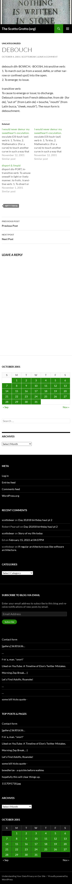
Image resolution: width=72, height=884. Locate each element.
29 (16, 401)
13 (65, 385)
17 (36, 391)
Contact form (9, 639)
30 (26, 401)
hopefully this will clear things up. (21, 776)
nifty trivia (11, 206)
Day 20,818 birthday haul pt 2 (35, 520)
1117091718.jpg (11, 783)
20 (65, 391)
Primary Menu (67, 28)
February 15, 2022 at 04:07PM (26, 539)
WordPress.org (10, 495)
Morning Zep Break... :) (15, 672)
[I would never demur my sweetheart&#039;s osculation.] (18, 144)
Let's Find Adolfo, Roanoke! (17, 679)
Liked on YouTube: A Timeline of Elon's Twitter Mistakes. (34, 666)
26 (55, 396)
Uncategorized (11, 43)
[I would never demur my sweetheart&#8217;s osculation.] (50, 144)
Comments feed (11, 489)
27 (65, 396)
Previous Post (11, 223)
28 (6, 401)
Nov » (66, 407)
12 (55, 385)
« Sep (5, 407)
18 (45, 391)
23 (26, 396)
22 (16, 396)
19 (55, 391)
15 (16, 391)
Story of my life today (30, 533)
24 (36, 396)
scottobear (29, 56)
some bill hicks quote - (14, 699)
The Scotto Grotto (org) (19, 29)
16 (26, 391)
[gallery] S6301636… (13, 646)
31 (36, 401)
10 (36, 385)
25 (45, 396)
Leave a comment (47, 56)
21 (6, 396)
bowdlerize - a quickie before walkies (23, 770)
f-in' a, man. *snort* (13, 659)
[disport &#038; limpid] (18, 178)
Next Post (8, 237)
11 (45, 385)
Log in (5, 475)
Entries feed (9, 482)
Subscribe (9, 621)
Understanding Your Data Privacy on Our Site (23, 876)
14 (6, 391)
